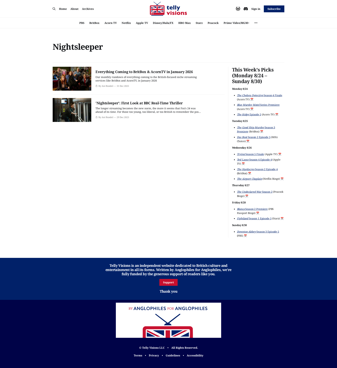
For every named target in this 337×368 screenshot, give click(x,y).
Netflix (126, 23)
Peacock (213, 23)
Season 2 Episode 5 (253, 137)
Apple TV (142, 23)
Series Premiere (258, 104)
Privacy (154, 355)
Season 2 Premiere (252, 209)
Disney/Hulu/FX (163, 23)
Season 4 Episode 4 (254, 159)
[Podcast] (238, 9)
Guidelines (173, 355)
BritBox (94, 23)
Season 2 (254, 191)
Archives (88, 9)
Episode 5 (249, 114)
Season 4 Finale (259, 95)
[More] (256, 23)
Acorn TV (110, 23)
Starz (199, 23)
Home (63, 9)
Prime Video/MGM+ (236, 23)
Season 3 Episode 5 (258, 231)
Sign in (255, 9)
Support (168, 282)
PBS (81, 23)
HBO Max (184, 23)
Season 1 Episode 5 (254, 218)
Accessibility (195, 355)
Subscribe (274, 9)
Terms (138, 355)
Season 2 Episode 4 (257, 169)
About (74, 9)
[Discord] (246, 9)
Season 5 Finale (250, 154)
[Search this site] (54, 9)
